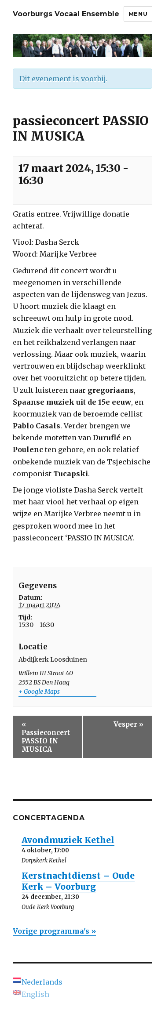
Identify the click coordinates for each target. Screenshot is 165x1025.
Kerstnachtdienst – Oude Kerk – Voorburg (78, 881)
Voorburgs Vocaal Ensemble (66, 14)
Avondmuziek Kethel (68, 840)
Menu (137, 13)
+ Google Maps (39, 691)
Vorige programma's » (54, 931)
